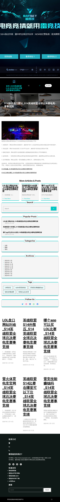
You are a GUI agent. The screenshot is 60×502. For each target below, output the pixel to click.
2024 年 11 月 (9, 266)
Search (47, 490)
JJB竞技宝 (8, 287)
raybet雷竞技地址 (20, 287)
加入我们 (48, 85)
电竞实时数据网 (9, 292)
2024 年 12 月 (9, 264)
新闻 (6, 247)
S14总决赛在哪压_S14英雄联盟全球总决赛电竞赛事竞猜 (19, 173)
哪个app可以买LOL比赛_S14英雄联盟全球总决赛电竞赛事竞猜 (22, 232)
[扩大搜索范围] (40, 85)
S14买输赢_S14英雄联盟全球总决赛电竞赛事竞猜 (17, 169)
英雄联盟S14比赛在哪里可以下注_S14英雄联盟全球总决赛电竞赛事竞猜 (30, 396)
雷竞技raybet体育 (24, 292)
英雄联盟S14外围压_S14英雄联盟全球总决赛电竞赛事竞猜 (21, 227)
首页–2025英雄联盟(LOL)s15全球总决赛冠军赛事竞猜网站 (14, 88)
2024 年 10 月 (9, 268)
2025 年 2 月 (8, 260)
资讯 (6, 249)
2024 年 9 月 (8, 270)
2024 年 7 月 (8, 273)
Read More (8, 199)
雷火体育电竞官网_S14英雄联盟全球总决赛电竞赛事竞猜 (9, 392)
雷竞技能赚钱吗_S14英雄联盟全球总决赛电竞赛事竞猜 (50, 392)
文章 (6, 245)
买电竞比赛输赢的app (36, 287)
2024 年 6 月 (8, 275)
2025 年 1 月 (8, 262)
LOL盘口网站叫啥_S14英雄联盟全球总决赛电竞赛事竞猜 (20, 221)
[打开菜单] (29, 86)
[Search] (53, 209)
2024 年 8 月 (8, 271)
